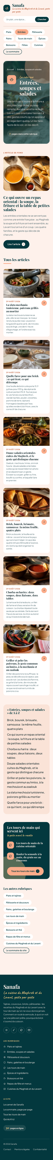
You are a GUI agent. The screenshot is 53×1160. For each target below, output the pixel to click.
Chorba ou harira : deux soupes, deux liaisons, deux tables (24, 753)
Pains (9, 38)
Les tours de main (15, 916)
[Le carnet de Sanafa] (14, 1030)
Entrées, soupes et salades (20, 1051)
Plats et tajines (13, 895)
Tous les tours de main (23, 871)
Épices (42, 38)
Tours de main (25, 38)
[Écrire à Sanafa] (29, 1030)
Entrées (22, 32)
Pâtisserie (37, 32)
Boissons (11, 45)
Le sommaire (12, 51)
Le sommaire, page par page (17, 1109)
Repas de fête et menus (18, 936)
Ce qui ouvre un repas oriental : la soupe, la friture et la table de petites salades (26, 739)
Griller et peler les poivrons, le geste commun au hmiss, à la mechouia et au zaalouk (26, 782)
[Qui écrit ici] (21, 1030)
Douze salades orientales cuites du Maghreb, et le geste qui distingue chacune (25, 768)
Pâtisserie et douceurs (17, 902)
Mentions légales (22, 1149)
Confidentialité (40, 1149)
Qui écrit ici (8, 1119)
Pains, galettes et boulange (20, 909)
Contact (7, 1149)
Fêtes (25, 45)
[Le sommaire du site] (6, 1030)
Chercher (42, 19)
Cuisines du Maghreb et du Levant (23, 943)
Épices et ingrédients (17, 923)
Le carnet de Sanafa (13, 1104)
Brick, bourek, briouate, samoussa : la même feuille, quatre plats (24, 724)
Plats (8, 32)
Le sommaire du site (16, 950)
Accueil (10, 69)
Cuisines (38, 45)
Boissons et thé (14, 930)
